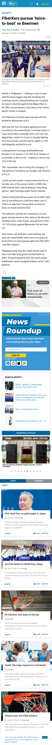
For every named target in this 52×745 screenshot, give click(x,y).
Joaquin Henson (12, 568)
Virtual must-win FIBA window (21, 715)
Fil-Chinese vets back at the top (22, 614)
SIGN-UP (15, 355)
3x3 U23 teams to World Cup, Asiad (23, 564)
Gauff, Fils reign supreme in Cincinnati (25, 665)
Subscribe (45, 4)
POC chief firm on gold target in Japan (25, 513)
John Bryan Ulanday (10, 30)
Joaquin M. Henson (13, 720)
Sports (6, 12)
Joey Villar (10, 518)
